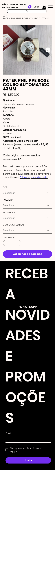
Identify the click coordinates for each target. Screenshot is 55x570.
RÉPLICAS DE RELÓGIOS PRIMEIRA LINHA (14, 6)
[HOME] (4, 15)
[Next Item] (48, 50)
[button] (44, 7)
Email (9, 433)
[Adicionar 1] (18, 243)
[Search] (26, 11)
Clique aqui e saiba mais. (34, 177)
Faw (34, 274)
